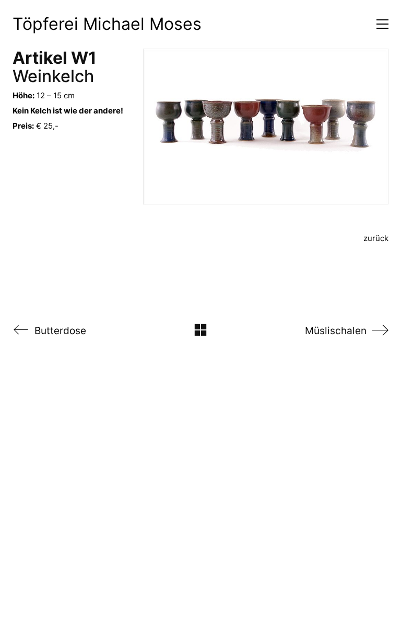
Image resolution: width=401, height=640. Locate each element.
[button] (382, 24)
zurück (375, 238)
